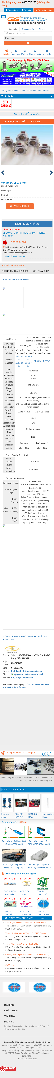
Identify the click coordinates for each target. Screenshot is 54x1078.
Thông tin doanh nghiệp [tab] (15, 271)
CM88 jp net (10, 965)
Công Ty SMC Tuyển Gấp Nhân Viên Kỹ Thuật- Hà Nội (27, 955)
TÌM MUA (9, 1016)
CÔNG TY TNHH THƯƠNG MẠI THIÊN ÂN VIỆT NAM (24, 234)
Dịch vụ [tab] (42, 29)
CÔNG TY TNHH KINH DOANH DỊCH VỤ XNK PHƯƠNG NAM (26, 913)
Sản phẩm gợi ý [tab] (41, 271)
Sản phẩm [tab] (12, 29)
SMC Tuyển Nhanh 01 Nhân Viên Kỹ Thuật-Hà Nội (25, 923)
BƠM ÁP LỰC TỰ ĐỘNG (19, 816)
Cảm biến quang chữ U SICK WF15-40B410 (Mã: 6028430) (39, 843)
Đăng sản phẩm (45, 10)
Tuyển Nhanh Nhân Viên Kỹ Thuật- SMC (21, 944)
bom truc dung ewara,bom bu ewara (6, 816)
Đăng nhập (13, 10)
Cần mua (16, 54)
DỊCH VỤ (9, 1021)
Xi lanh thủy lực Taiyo (10, 777)
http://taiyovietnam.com (14, 256)
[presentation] (44, 754)
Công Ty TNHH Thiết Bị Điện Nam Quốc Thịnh (43, 893)
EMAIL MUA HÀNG (20, 206)
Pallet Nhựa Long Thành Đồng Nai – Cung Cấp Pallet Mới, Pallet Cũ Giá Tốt (14, 866)
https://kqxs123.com (40, 1063)
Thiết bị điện (19, 90)
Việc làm (7, 54)
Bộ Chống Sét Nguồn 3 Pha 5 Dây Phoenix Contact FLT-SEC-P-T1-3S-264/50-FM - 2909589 (39, 866)
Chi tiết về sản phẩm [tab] (13, 265)
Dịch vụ (24, 54)
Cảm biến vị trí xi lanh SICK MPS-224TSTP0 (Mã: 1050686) (14, 843)
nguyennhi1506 (35, 674)
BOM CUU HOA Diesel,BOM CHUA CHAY (33, 816)
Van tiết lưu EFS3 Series (38, 90)
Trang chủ (6, 90)
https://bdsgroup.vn (23, 1063)
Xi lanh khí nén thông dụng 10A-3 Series (37, 779)
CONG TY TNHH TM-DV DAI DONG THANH (43, 913)
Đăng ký (27, 10)
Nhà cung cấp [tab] (28, 29)
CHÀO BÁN (11, 1010)
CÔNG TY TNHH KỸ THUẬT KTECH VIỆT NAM (9, 913)
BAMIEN (9, 1005)
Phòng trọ (9, 1063)
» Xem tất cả (45, 918)
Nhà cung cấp (35, 54)
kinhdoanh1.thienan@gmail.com (26, 671)
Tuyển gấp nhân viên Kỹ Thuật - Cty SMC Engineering (27, 933)
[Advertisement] (27, 721)
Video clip (47, 54)
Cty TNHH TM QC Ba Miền (10, 892)
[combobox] (28, 38)
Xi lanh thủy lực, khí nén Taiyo (24, 779)
